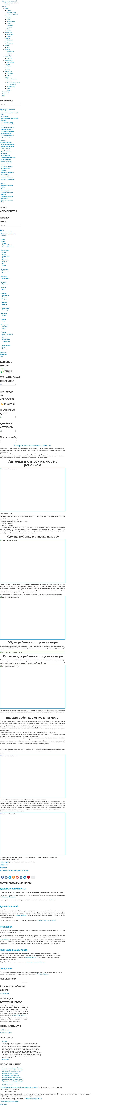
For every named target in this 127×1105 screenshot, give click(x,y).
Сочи (3, 347)
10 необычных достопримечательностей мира (9, 112)
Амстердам (5, 310)
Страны (2, 239)
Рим (3, 289)
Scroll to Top (3, 1104)
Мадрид (4, 299)
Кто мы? (4, 1041)
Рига (3, 321)
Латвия (3, 319)
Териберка (6, 341)
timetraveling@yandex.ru (19, 1015)
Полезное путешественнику (5, 141)
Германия (4, 302)
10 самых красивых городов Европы (7, 128)
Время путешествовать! (5, 231)
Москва (4, 336)
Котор (4, 254)
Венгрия (3, 282)
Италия (3, 287)
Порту (4, 328)
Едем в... (3, 183)
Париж (4, 315)
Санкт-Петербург (7, 334)
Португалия (5, 325)
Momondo (12, 897)
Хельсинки (5, 271)
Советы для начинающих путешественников (7, 176)
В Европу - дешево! (7, 172)
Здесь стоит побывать (7, 109)
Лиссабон (5, 326)
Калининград (6, 345)
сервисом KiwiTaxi (30, 957)
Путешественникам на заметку (28, 1087)
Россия (3, 332)
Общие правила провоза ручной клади (6, 163)
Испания (3, 293)
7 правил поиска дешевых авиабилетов (6, 153)
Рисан (4, 265)
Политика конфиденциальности (9, 1101)
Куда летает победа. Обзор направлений (7, 145)
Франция (4, 313)
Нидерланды (5, 308)
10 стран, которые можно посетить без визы (7, 124)
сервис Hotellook (21, 915)
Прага (4, 243)
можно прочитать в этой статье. (35, 962)
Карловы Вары (7, 245)
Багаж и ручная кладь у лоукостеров (8, 158)
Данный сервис (4, 940)
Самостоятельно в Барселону (7, 197)
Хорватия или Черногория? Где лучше (14, 870)
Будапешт (5, 284)
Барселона (5, 295)
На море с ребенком (7, 179)
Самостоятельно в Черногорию (7, 190)
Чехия (3, 241)
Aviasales (5, 897)
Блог (1, 356)
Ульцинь (5, 261)
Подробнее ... (6, 1059)
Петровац (5, 260)
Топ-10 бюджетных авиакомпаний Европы (7, 168)
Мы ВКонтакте (4, 1030)
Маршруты (3, 352)
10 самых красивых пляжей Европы (7, 132)
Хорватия (4, 276)
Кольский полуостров (6, 338)
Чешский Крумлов (8, 247)
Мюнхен (4, 304)
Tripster (39, 974)
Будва (4, 252)
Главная (2, 1087)
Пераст (4, 258)
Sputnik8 (45, 974)
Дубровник (5, 278)
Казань (4, 349)
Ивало (4, 273)
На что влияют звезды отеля (6, 149)
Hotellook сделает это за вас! (47, 920)
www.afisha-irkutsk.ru (24, 982)
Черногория (5, 250)
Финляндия (4, 269)
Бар (3, 263)
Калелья (4, 297)
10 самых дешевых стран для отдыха (7, 136)
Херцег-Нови (6, 256)
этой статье (52, 900)
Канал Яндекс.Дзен (6, 1033)
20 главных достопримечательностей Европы (9, 118)
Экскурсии (3, 354)
